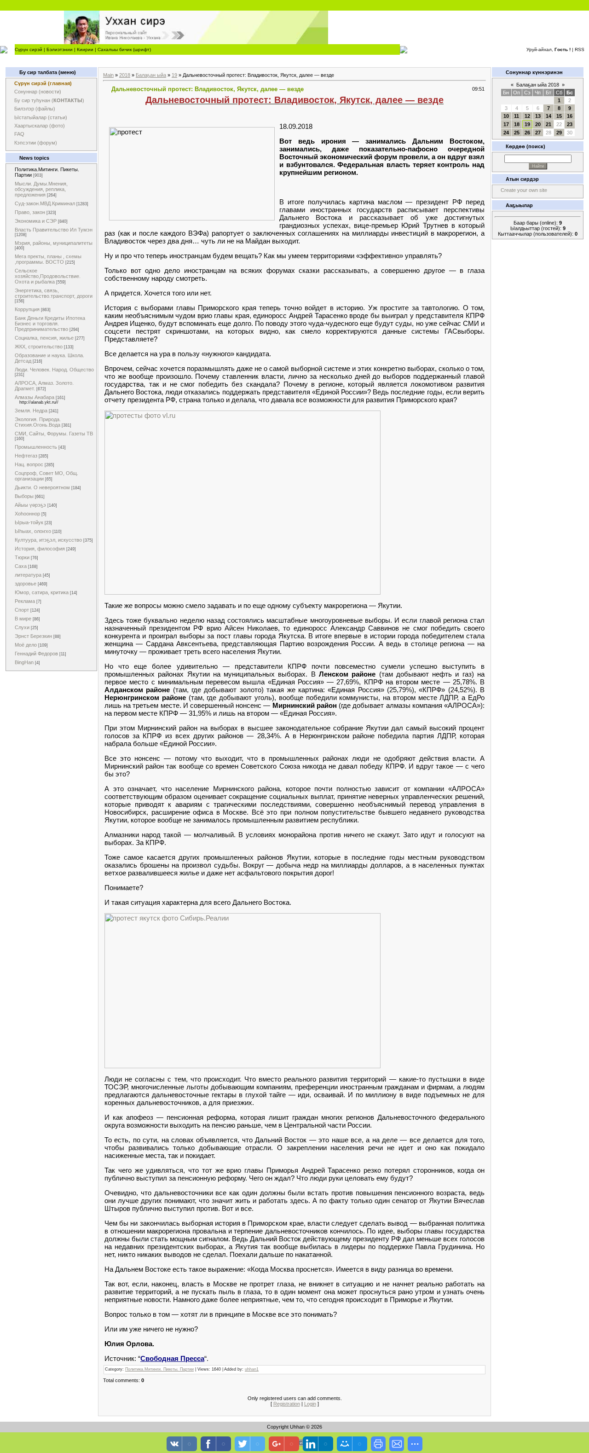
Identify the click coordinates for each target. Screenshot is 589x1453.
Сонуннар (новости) (37, 91)
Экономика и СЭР (36, 221)
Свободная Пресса (172, 1358)
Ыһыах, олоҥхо (33, 531)
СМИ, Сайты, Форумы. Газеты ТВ (54, 433)
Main (108, 75)
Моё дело (26, 645)
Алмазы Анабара (34, 397)
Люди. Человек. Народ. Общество (54, 369)
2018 (124, 75)
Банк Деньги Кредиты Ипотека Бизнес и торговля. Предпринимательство (50, 323)
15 (559, 116)
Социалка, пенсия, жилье (44, 338)
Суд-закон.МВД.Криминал (45, 203)
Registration (286, 1404)
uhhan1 (252, 1369)
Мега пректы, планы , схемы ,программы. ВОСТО (48, 259)
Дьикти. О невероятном (42, 487)
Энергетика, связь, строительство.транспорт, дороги (53, 293)
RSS (579, 49)
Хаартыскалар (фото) (39, 125)
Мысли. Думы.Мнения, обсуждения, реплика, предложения (41, 189)
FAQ (19, 134)
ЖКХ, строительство (39, 346)
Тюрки (22, 557)
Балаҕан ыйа (151, 75)
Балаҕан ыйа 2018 (537, 84)
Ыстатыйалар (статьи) (40, 117)
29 (559, 132)
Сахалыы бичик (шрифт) (124, 49)
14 (548, 116)
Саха (21, 566)
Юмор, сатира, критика (42, 592)
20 (538, 124)
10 (506, 116)
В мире (23, 618)
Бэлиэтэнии (59, 49)
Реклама (25, 601)
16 (569, 116)
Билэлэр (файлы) (34, 108)
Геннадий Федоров (36, 653)
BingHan (24, 662)
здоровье (25, 583)
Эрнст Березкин (33, 636)
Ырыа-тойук (29, 522)
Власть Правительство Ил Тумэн (53, 229)
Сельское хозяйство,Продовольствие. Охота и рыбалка (48, 276)
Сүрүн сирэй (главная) (43, 83)
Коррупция (27, 309)
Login (310, 1404)
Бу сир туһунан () (49, 100)
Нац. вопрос (29, 464)
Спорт (22, 610)
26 (527, 132)
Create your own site (524, 190)
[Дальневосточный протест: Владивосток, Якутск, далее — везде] (242, 592)
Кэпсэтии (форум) (35, 142)
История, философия (40, 548)
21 (548, 124)
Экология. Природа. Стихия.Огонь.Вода (38, 422)
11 (516, 116)
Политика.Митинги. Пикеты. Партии (159, 1369)
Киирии (85, 49)
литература (28, 575)
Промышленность (36, 447)
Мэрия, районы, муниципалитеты (53, 243)
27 (538, 132)
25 (517, 132)
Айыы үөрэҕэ (30, 505)
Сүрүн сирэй (28, 49)
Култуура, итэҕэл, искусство (48, 540)
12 (527, 116)
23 (569, 124)
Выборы (24, 496)
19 (174, 75)
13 (538, 116)
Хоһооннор (27, 513)
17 (506, 124)
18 (517, 124)
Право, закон (30, 212)
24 (506, 132)
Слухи (22, 627)
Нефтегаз (26, 455)
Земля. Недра (31, 410)
